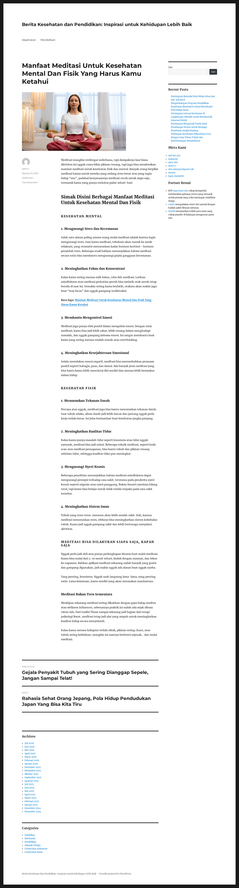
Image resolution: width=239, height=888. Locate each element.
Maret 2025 (30, 798)
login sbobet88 (176, 176)
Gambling (30, 835)
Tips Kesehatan (30, 182)
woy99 (171, 172)
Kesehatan (29, 39)
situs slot (173, 162)
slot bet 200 (174, 155)
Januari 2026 (31, 763)
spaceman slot (180, 190)
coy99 (171, 204)
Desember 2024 (33, 808)
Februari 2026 (32, 760)
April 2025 (30, 794)
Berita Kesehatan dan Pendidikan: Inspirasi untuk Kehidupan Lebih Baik (107, 24)
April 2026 (30, 753)
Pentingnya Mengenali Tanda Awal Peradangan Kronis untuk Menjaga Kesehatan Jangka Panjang (189, 127)
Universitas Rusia (34, 852)
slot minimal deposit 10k (181, 169)
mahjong (173, 159)
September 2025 (33, 777)
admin (25, 168)
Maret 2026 (31, 757)
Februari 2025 (32, 801)
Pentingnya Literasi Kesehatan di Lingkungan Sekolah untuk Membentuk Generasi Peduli (191, 117)
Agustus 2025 (32, 781)
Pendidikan (47, 39)
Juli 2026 (29, 743)
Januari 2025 (31, 804)
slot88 (171, 211)
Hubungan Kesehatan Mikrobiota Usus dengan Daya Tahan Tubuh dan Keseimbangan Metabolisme (191, 137)
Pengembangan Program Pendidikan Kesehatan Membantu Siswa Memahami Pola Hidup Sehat (191, 106)
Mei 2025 (29, 791)
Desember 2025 (33, 767)
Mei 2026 (29, 750)
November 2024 (33, 811)
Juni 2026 (30, 746)
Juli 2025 (29, 784)
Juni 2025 (29, 787)
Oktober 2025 (32, 774)
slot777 (172, 165)
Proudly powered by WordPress (115, 873)
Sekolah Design (33, 845)
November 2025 (33, 770)
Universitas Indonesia (36, 848)
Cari (170, 67)
